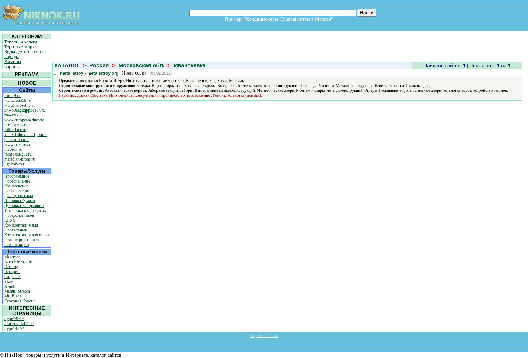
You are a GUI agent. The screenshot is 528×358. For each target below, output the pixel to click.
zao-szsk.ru (14, 115)
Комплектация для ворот (27, 235)
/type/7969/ (14, 318)
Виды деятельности (24, 51)
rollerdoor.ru (15, 129)
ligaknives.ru (15, 164)
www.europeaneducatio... (26, 120)
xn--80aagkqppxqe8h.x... (26, 110)
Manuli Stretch (17, 291)
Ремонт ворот (16, 244)
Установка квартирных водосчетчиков (25, 213)
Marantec (12, 257)
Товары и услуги (20, 41)
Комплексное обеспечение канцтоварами (18, 191)
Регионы (12, 61)
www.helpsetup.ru (19, 105)
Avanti (10, 286)
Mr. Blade (12, 296)
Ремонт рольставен (21, 240)
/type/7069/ (14, 328)
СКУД (10, 220)
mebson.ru (13, 149)
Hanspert (12, 271)
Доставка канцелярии (24, 205)
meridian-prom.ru (19, 159)
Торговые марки (20, 46)
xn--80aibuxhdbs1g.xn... (25, 134)
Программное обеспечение (17, 178)
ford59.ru (12, 95)
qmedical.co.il (16, 139)
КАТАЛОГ (67, 65)
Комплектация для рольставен (21, 227)
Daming (11, 266)
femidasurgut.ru (18, 154)
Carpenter (12, 276)
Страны (12, 66)
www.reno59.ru (17, 100)
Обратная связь (264, 335)
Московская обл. (141, 65)
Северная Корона (19, 301)
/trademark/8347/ (19, 323)
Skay (8, 281)
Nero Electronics (18, 262)
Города (11, 56)
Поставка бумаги (19, 200)
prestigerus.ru (16, 125)
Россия (99, 65)
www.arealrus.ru (18, 144)
